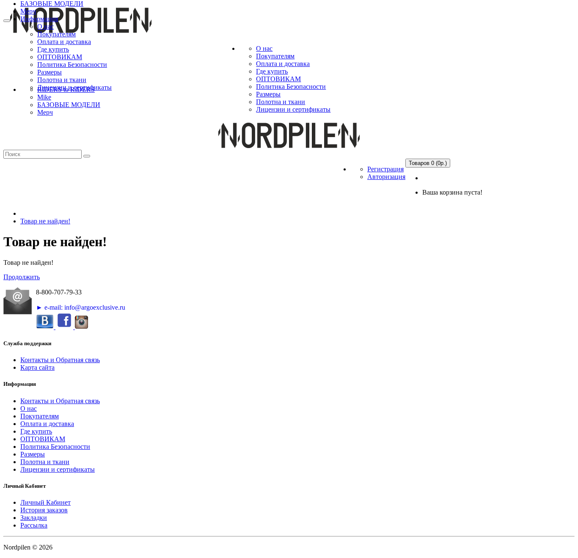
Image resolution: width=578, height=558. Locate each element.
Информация (39, 18)
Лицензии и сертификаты (293, 109)
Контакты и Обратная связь (60, 359)
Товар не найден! (45, 221)
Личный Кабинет (45, 502)
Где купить (53, 49)
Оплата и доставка (64, 41)
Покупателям (56, 34)
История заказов (44, 510)
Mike (44, 97)
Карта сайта (37, 367)
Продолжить (21, 276)
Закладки (33, 517)
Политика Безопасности (72, 64)
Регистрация (385, 169)
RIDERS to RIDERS (66, 89)
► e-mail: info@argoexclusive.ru (80, 307)
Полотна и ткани (61, 79)
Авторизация (386, 176)
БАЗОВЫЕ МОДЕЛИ (51, 3)
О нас (45, 26)
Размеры (49, 72)
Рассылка (33, 525)
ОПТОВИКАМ (59, 56)
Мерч (28, 11)
